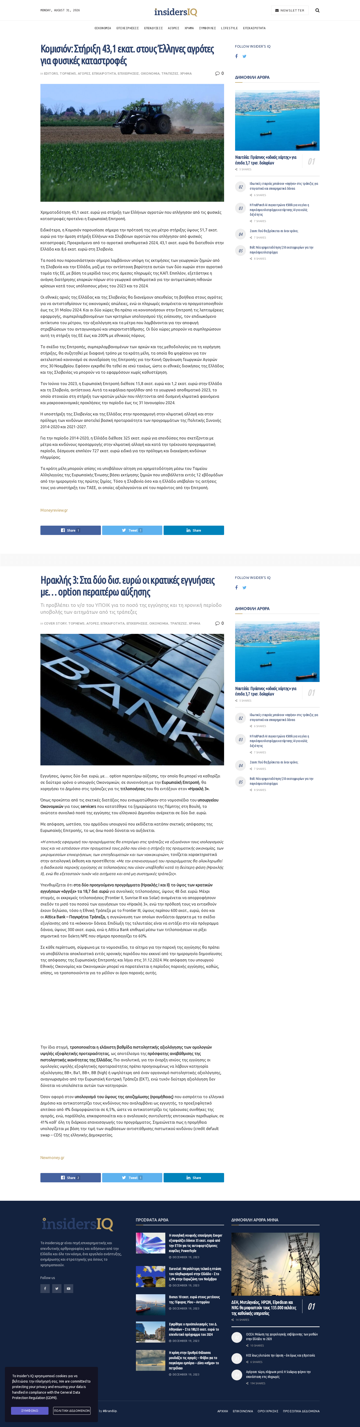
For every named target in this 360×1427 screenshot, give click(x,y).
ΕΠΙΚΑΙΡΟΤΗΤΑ (254, 28)
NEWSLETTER (292, 10)
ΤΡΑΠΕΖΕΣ (169, 73)
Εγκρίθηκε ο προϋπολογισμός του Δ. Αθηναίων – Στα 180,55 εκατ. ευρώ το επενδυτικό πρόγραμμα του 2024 (194, 1329)
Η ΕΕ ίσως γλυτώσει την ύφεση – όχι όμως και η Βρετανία (280, 1355)
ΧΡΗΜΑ (189, 28)
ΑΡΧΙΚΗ (222, 1411)
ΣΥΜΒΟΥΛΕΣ (207, 28)
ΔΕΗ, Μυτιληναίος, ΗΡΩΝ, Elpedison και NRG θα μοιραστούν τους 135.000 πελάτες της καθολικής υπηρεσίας (263, 1308)
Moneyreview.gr (54, 510)
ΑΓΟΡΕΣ (173, 28)
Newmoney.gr (52, 1157)
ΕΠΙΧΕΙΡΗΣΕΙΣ (128, 28)
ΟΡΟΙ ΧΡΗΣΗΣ (268, 1411)
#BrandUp (110, 1411)
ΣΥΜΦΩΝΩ (29, 1410)
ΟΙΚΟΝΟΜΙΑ (103, 28)
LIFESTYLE (229, 28)
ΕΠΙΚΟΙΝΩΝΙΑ (243, 1411)
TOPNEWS (68, 73)
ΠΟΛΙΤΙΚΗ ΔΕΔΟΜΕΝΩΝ (72, 1410)
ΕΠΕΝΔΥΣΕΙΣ (153, 28)
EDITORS (51, 73)
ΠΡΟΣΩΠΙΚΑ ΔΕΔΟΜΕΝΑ (301, 1411)
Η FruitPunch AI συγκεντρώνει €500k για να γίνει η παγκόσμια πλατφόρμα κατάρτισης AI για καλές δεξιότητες (279, 209)
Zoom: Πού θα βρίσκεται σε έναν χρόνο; (274, 231)
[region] (77, 1011)
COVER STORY (55, 623)
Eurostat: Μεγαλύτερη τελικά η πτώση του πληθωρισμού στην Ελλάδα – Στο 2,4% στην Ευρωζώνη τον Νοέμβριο (195, 1274)
